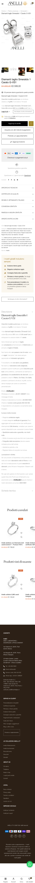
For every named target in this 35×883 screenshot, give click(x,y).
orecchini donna (15, 243)
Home (3, 11)
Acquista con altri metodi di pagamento (18, 130)
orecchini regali (16, 245)
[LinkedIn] (14, 179)
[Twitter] (11, 179)
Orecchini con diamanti (7, 232)
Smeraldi (24, 11)
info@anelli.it (10, 391)
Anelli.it (7, 250)
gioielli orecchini (16, 237)
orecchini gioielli (23, 243)
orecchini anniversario (11, 239)
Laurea (11, 230)
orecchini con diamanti (13, 241)
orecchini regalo (25, 245)
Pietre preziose (13, 11)
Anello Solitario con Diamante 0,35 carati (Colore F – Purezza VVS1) (12, 543)
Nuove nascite (27, 230)
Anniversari (20, 228)
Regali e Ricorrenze (6, 234)
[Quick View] (21, 537)
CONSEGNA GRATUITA (9, 206)
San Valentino (15, 234)
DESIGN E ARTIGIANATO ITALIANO (12, 200)
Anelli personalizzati (12, 228)
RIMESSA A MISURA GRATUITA (11, 212)
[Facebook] (8, 179)
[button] (32, 4)
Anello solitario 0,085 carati (10, 594)
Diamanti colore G (27, 228)
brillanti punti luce (8, 237)
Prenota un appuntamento (17, 136)
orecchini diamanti (5, 243)
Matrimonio (16, 230)
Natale (21, 230)
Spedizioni (27, 175)
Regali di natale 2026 (26, 232)
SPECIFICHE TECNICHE (9, 188)
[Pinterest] (17, 179)
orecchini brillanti (21, 239)
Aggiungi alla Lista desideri (31, 123)
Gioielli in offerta (5, 230)
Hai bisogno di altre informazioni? (23, 111)
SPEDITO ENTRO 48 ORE (9, 219)
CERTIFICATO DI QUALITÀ (9, 194)
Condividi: (3, 179)
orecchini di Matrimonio (25, 241)
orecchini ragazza (8, 245)
